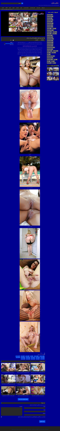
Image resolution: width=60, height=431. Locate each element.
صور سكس (43, 7)
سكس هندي (53, 52)
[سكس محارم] (54, 3)
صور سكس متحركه (49, 57)
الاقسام (6, 7)
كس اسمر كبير (32, 357)
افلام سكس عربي (49, 21)
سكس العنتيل (29, 429)
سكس (21, 7)
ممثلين (10, 7)
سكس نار (48, 52)
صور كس (55, 59)
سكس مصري (38, 7)
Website (44, 413)
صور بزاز (48, 54)
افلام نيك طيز (49, 28)
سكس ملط (25, 429)
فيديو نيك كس (42, 357)
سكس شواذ (54, 33)
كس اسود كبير (27, 357)
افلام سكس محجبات (49, 23)
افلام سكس (36, 429)
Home (19, 9)
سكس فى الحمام (49, 35)
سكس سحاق (48, 33)
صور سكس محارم (49, 59)
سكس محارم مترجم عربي (50, 47)
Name (44, 406)
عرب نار (40, 429)
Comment (20, 406)
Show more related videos (23, 399)
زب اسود (54, 28)
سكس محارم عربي (26, 7)
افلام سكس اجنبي (15, 9)
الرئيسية (3, 7)
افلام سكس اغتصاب (49, 16)
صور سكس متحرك (21, 429)
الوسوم (13, 7)
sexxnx (43, 353)
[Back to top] (57, 428)
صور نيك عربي (17, 429)
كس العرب (17, 7)
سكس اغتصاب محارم (49, 30)
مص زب (53, 61)
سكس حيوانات (47, 429)
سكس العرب (33, 429)
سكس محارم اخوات (49, 42)
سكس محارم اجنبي (32, 7)
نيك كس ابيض (17, 357)
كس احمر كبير (37, 357)
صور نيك (48, 61)
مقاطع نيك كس (22, 357)
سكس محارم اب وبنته (50, 38)
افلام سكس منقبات (49, 26)
